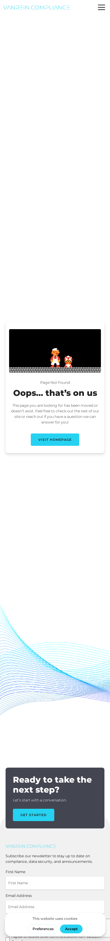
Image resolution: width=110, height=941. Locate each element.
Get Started (34, 815)
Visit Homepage (55, 440)
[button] (100, 7)
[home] (36, 7)
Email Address (19, 895)
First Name (16, 872)
